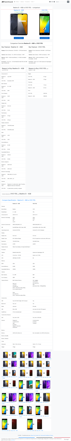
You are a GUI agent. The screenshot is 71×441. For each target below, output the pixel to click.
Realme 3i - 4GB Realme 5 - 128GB (43, 358)
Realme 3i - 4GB (19, 10)
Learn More (13, 439)
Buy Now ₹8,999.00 (45, 38)
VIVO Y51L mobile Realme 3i (42, 402)
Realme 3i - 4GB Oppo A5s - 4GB (9, 387)
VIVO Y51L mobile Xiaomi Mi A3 (26, 389)
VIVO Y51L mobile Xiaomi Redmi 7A (9, 415)
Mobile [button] (17, 1)
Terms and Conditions (45, 435)
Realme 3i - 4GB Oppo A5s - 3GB (43, 377)
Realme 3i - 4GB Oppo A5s (25, 377)
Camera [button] (22, 1)
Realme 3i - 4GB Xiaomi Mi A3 (8, 358)
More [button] (32, 1)
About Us (33, 435)
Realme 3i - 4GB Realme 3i (25, 367)
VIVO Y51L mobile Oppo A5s (42, 416)
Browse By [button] (27, 1)
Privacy (51, 435)
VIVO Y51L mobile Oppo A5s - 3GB (9, 430)
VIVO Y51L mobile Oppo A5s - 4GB (35, 430)
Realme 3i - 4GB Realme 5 (8, 367)
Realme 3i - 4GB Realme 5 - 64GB (26, 358)
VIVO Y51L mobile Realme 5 (25, 402)
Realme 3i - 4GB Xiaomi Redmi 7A (43, 367)
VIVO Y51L (45, 10)
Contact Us (37, 435)
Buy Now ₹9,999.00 (19, 38)
